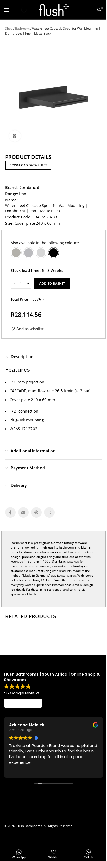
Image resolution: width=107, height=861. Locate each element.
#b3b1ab (16, 252)
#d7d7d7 (41, 252)
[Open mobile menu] (6, 10)
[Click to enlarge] (15, 136)
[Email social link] (23, 512)
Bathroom (22, 28)
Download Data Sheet (28, 165)
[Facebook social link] (10, 512)
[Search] (19, 10)
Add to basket (52, 283)
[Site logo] (53, 9)
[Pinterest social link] (36, 512)
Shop (8, 28)
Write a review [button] (23, 703)
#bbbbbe (28, 252)
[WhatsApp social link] (49, 512)
